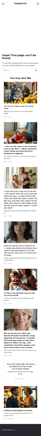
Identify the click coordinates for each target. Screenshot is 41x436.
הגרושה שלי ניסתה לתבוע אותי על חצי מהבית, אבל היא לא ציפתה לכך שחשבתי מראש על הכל (21, 366)
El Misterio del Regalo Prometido (18, 410)
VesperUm (20, 3)
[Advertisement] (20, 30)
